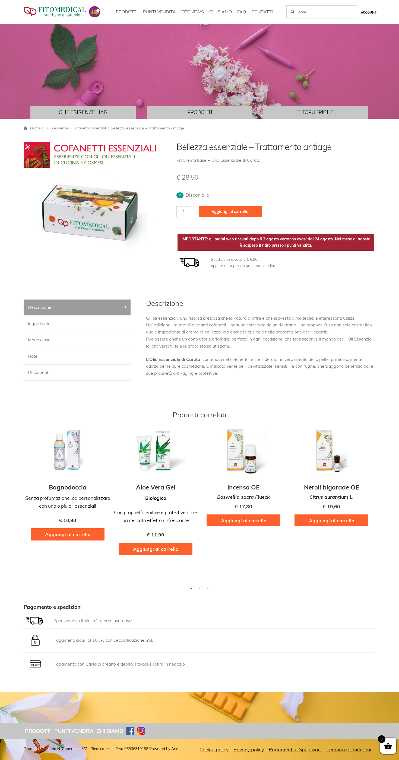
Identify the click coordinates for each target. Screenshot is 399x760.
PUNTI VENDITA (159, 11)
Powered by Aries (164, 748)
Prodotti (38, 731)
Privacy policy (248, 749)
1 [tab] (191, 588)
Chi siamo (109, 731)
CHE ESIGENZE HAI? (83, 112)
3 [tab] (207, 588)
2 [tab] (199, 588)
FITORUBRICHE (315, 112)
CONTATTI (262, 11)
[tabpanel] (68, 486)
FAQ (241, 11)
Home (35, 128)
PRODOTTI (127, 11)
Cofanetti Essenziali (89, 128)
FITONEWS (192, 11)
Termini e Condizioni (349, 749)
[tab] (77, 308)
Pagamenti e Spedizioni (295, 749)
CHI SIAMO (220, 11)
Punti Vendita (74, 731)
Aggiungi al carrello (230, 211)
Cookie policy (214, 749)
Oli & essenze (56, 128)
